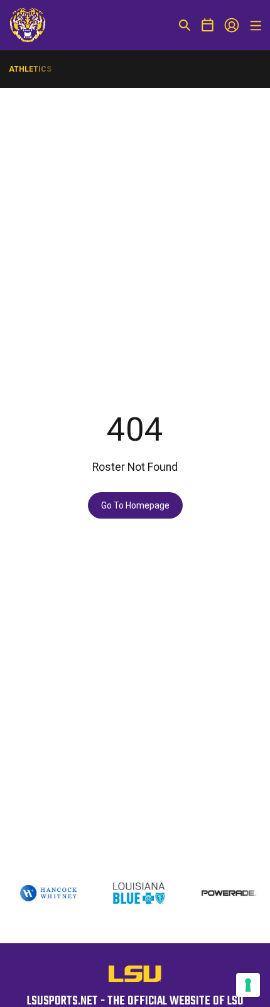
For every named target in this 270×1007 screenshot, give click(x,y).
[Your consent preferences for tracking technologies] (248, 985)
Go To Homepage (135, 505)
